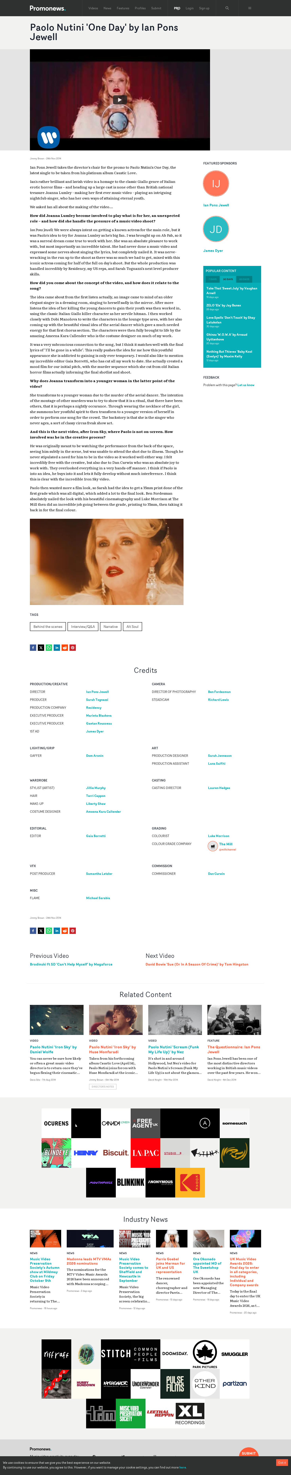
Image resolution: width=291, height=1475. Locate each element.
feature (213, 1040)
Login (190, 8)
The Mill (225, 844)
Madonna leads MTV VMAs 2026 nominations (89, 1261)
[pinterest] (72, 647)
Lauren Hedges (219, 787)
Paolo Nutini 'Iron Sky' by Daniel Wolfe (53, 1049)
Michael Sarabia (98, 898)
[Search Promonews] (227, 8)
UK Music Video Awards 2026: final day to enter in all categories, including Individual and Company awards (244, 1272)
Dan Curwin (216, 873)
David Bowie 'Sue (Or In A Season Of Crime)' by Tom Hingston (197, 964)
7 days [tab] (213, 279)
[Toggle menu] (250, 8)
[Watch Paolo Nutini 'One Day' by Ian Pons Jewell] (120, 99)
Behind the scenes (47, 626)
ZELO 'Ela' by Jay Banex (223, 305)
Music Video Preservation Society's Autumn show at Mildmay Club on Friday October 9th (45, 1270)
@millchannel (227, 849)
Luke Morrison (218, 835)
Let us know (245, 385)
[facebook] (33, 647)
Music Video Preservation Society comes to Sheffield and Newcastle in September (133, 1270)
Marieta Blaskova (99, 715)
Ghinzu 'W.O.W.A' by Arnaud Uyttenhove (226, 337)
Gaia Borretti (96, 835)
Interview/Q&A (83, 626)
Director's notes (103, 1086)
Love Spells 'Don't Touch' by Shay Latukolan (230, 320)
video (34, 1040)
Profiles (140, 8)
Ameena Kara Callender (103, 811)
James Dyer (213, 250)
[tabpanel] (232, 325)
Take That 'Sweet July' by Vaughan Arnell (231, 290)
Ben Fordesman (219, 691)
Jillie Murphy (96, 787)
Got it (282, 1462)
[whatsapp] (49, 647)
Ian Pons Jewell (216, 205)
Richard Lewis (218, 699)
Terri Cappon (95, 795)
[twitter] (41, 647)
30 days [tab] (228, 279)
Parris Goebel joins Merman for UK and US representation (170, 1265)
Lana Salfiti (216, 763)
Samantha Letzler (99, 873)
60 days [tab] (244, 279)
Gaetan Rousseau (99, 723)
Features (123, 8)
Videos (93, 8)
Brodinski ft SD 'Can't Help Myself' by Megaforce (71, 964)
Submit (156, 8)
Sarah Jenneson (220, 755)
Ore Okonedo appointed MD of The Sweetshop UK (207, 1265)
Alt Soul (132, 626)
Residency (94, 707)
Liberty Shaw (96, 803)
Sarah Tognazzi (97, 699)
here (182, 1467)
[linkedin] (57, 647)
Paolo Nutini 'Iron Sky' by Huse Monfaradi (112, 1049)
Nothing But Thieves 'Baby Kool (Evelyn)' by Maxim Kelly (229, 354)
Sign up (204, 8)
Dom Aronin (94, 755)
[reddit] (65, 647)
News (107, 8)
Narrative (111, 626)
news (33, 1253)
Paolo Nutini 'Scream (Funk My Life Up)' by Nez (173, 1049)
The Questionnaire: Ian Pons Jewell (233, 1049)
